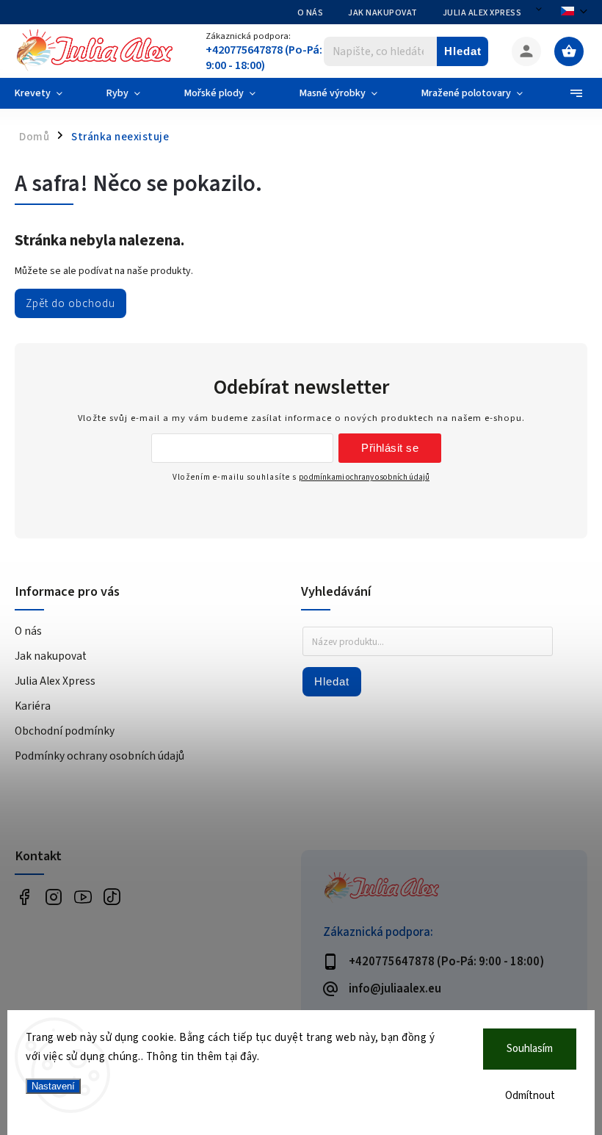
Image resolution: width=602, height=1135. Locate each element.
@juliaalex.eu (112, 896)
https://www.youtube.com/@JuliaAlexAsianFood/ (82, 896)
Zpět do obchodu (70, 303)
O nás (310, 13)
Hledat (463, 51)
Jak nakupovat (383, 13)
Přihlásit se (389, 448)
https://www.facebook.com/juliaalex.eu (24, 896)
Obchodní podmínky (65, 731)
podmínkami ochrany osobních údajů (364, 477)
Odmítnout (530, 1095)
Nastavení (53, 1086)
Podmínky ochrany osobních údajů (99, 756)
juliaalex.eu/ (53, 896)
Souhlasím (530, 1048)
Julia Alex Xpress (482, 13)
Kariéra (33, 706)
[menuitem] (49, 93)
